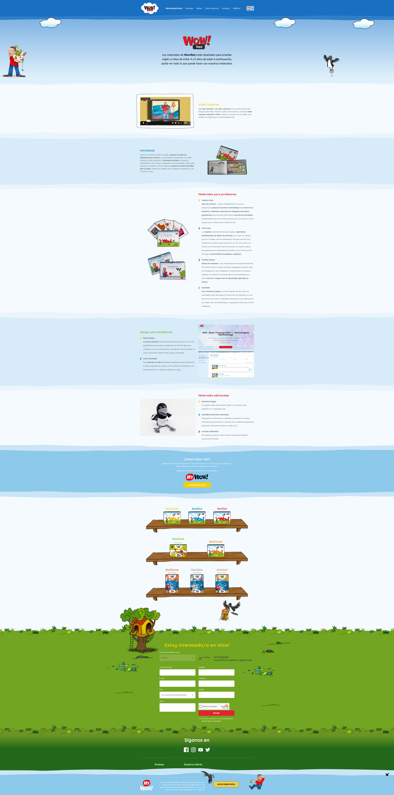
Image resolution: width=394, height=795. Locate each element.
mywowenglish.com (197, 485)
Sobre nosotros (212, 8)
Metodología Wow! (174, 8)
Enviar (216, 713)
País (161, 689)
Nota (162, 701)
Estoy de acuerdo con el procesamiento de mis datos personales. (217, 720)
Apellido (202, 667)
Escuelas (189, 8)
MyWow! (236, 8)
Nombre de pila (166, 667)
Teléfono (202, 678)
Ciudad (201, 689)
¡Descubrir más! (226, 784)
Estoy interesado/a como (170, 652)
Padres (199, 8)
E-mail (162, 678)
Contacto (226, 8)
